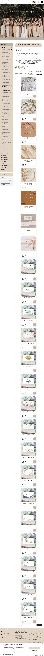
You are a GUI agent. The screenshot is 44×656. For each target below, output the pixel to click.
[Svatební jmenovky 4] (28, 289)
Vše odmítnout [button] (34, 650)
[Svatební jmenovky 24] (28, 266)
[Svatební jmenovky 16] (28, 403)
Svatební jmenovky (27, 49)
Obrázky (17, 68)
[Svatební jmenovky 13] (28, 381)
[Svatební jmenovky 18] (28, 495)
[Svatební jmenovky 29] (28, 609)
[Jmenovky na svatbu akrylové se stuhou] (28, 175)
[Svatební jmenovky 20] (28, 563)
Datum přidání (32, 66)
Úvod (17, 49)
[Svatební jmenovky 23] (28, 586)
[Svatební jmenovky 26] (28, 449)
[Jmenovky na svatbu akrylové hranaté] (28, 198)
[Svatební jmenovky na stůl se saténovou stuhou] (28, 84)
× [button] (42, 643)
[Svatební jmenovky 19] (28, 426)
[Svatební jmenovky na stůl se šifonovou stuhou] (28, 106)
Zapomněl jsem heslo (5, 183)
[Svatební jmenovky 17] (28, 518)
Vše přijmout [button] (34, 647)
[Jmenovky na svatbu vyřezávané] (28, 221)
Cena (27, 66)
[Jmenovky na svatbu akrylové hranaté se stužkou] (28, 129)
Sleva (36, 71)
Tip (29, 71)
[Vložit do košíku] (34, 96)
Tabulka (22, 68)
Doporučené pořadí (19, 67)
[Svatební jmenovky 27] (28, 472)
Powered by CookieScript (38, 655)
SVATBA (21, 49)
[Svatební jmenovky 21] (28, 540)
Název (22, 66)
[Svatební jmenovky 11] (28, 358)
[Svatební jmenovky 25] (28, 335)
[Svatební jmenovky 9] (28, 312)
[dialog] (22, 649)
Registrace (3, 184)
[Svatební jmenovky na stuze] (28, 243)
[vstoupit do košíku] (38, 2)
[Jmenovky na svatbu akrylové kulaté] (28, 152)
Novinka (39, 71)
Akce (32, 71)
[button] (15, 654)
